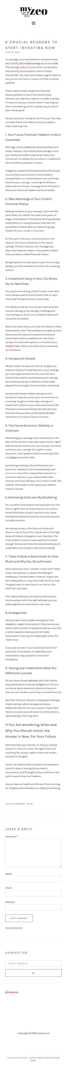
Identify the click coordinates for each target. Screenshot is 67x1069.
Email (8, 887)
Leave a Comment (15, 804)
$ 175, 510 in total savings (27, 63)
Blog (30, 804)
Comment (11, 836)
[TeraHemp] (11, 992)
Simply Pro (35, 1058)
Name (8, 873)
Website (9, 902)
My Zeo (33, 12)
